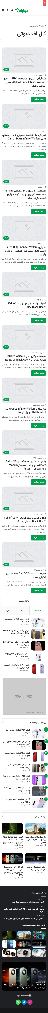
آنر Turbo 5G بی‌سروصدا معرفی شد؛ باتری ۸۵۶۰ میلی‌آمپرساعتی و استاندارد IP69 (13, 871)
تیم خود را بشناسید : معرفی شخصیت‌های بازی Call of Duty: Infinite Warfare (24, 137)
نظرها (8, 610)
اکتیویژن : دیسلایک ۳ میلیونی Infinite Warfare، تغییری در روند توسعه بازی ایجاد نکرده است (25, 194)
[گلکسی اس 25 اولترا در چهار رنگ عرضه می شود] (39, 768)
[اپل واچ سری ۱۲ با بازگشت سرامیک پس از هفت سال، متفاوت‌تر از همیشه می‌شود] (24, 953)
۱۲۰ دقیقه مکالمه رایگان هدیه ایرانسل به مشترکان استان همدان (35, 840)
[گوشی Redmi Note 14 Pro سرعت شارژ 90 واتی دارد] (38, 669)
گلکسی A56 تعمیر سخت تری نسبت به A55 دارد (17, 800)
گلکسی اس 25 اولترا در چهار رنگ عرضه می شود (18, 766)
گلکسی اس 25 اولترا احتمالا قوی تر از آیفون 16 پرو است (16, 643)
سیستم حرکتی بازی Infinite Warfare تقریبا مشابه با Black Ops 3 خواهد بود (25, 358)
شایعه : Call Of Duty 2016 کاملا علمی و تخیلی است (26, 575)
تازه (22, 610)
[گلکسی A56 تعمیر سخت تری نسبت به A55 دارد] (39, 803)
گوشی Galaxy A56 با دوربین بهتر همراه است (17, 620)
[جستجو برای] (3, 11)
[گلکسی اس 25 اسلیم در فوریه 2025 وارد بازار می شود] (39, 791)
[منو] (45, 11)
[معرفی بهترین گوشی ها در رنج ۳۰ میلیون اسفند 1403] (38, 657)
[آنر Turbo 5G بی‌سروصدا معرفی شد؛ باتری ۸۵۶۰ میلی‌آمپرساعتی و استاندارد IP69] (12, 858)
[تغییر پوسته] (7, 11)
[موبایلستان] (21, 10)
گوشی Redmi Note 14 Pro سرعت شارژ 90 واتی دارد (16, 666)
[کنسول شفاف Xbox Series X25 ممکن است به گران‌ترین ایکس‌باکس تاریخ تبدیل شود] (12, 828)
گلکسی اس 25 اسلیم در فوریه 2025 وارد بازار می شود (17, 789)
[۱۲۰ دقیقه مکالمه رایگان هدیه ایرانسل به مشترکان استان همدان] (35, 828)
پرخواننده (38, 610)
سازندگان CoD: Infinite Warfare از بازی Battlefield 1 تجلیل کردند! (25, 411)
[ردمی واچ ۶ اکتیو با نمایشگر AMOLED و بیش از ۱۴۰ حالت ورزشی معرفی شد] (9, 953)
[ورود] (12, 11)
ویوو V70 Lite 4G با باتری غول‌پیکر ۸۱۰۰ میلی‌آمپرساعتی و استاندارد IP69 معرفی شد (26, 986)
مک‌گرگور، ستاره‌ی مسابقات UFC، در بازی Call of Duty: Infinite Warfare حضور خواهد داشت (24, 82)
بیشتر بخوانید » (38, 99)
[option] (24, 976)
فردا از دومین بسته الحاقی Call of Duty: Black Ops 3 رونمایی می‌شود (25, 519)
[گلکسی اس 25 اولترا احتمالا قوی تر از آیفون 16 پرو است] (38, 646)
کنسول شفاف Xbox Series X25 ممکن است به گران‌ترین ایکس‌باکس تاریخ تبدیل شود (13, 841)
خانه (42, 26)
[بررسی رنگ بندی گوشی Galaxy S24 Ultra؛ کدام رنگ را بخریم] (38, 634)
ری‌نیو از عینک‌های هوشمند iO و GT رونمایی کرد (36, 868)
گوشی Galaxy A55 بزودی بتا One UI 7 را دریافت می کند (16, 777)
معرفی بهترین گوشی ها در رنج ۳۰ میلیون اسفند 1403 (17, 655)
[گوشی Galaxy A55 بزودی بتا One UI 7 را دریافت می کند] (39, 780)
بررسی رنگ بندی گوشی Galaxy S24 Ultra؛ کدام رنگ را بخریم (16, 632)
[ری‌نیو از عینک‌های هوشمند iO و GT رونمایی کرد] (35, 858)
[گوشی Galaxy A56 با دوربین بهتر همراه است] (38, 622)
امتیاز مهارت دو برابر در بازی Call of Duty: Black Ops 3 (27, 305)
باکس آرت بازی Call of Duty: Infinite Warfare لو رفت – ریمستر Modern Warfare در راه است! (26, 465)
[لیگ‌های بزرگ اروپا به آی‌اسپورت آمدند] (39, 935)
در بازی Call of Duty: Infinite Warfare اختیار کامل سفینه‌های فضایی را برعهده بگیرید (25, 250)
